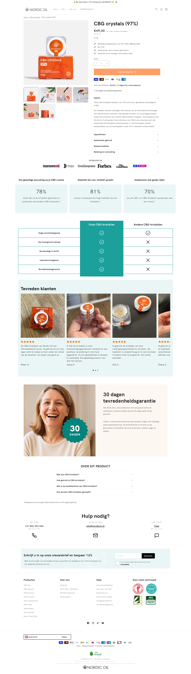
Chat (156, 526)
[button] (56, 9)
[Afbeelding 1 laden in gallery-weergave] (31, 95)
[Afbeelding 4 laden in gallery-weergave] (80, 95)
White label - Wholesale (69, 589)
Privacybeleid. (125, 564)
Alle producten (29, 612)
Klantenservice (101, 593)
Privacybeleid (98, 645)
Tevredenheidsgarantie (104, 605)
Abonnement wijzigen (104, 597)
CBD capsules (29, 589)
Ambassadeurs (65, 597)
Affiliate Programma (67, 593)
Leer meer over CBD (104, 589)
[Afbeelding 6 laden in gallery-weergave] (47, 111)
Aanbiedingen (29, 608)
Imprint (78, 645)
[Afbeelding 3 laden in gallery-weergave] (64, 95)
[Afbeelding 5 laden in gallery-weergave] (31, 111)
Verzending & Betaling (104, 585)
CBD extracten (29, 597)
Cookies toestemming (109, 645)
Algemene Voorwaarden (87, 645)
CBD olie (27, 585)
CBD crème (28, 605)
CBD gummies (29, 593)
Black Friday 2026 (30, 616)
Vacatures (63, 585)
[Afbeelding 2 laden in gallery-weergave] (47, 95)
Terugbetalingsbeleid (104, 601)
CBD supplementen (31, 601)
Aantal (96, 59)
